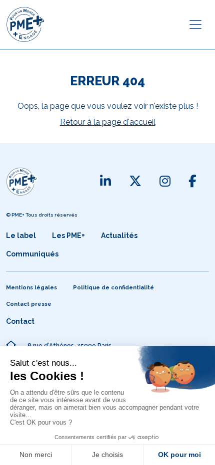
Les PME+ (68, 235)
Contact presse (29, 304)
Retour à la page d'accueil (108, 122)
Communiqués (32, 254)
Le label (21, 235)
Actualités (119, 235)
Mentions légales (31, 287)
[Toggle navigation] (195, 24)
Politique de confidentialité (113, 287)
